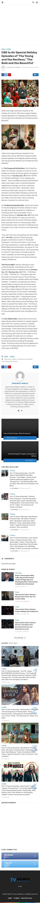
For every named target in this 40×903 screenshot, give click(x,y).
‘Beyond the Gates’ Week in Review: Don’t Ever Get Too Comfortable (25, 597)
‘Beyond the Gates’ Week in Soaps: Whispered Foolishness (26, 610)
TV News (8, 49)
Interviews (18, 573)
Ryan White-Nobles (14, 67)
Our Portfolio (26, 898)
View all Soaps (18, 638)
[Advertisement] (20, 25)
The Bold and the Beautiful (25, 359)
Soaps (3, 49)
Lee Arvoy (14, 488)
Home (10, 898)
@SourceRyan (30, 402)
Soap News (8, 359)
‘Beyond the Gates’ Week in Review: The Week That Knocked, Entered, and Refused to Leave (25, 626)
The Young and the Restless (9, 361)
